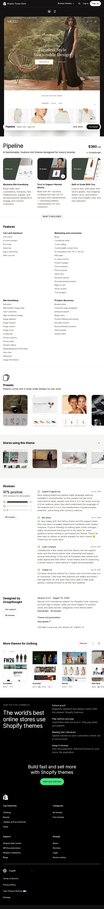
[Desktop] (49, 11)
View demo (78, 127)
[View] (15, 459)
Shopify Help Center (12, 843)
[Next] (99, 443)
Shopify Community (12, 853)
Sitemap (6, 897)
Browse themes (65, 3)
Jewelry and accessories (14, 822)
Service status (59, 857)
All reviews (10, 517)
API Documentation (11, 848)
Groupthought (95, 152)
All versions (56, 611)
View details (43, 611)
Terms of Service (10, 878)
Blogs (5, 857)
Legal (55, 853)
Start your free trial (52, 781)
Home (5, 827)
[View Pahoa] (74, 410)
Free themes (58, 817)
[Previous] (93, 443)
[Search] (79, 4)
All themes (10, 615)
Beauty (6, 817)
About (55, 843)
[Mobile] (55, 11)
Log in (85, 3)
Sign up (95, 3)
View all (83, 643)
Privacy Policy (9, 885)
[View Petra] (45, 410)
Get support (10, 609)
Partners (57, 848)
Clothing (7, 812)
